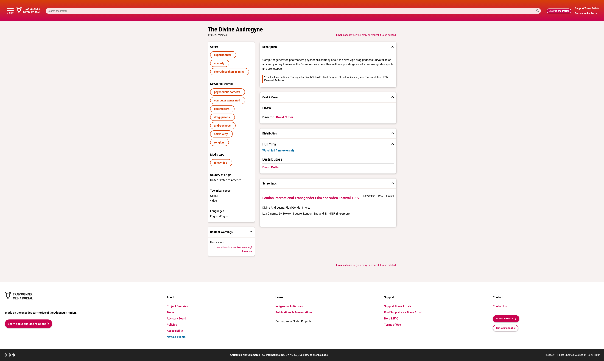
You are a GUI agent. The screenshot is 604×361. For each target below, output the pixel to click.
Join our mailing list (505, 328)
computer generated (227, 100)
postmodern (222, 108)
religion (219, 142)
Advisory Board (176, 318)
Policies (172, 324)
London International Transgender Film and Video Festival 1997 (311, 198)
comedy (219, 63)
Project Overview (177, 306)
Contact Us (500, 306)
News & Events (176, 337)
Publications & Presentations (293, 312)
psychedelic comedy (227, 92)
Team (170, 312)
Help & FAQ (391, 318)
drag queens (222, 117)
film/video (221, 162)
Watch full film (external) (278, 150)
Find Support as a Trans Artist (403, 312)
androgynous (223, 125)
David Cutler (284, 117)
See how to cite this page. (314, 354)
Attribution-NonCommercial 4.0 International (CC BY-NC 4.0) (264, 354)
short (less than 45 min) (229, 71)
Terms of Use (392, 324)
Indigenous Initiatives (289, 306)
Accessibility (175, 330)
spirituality (221, 134)
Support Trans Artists (397, 306)
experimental (223, 54)
